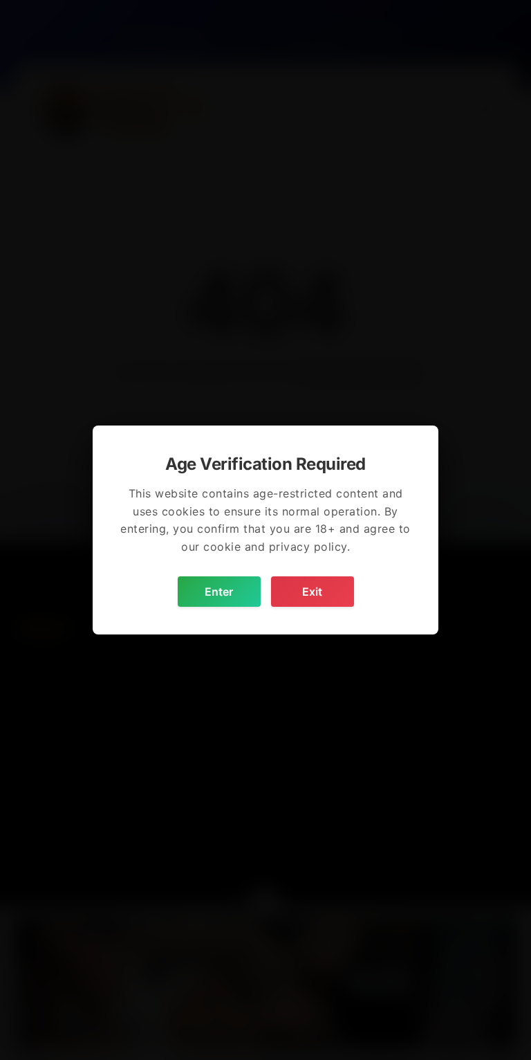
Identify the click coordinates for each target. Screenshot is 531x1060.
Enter (219, 591)
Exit (312, 591)
